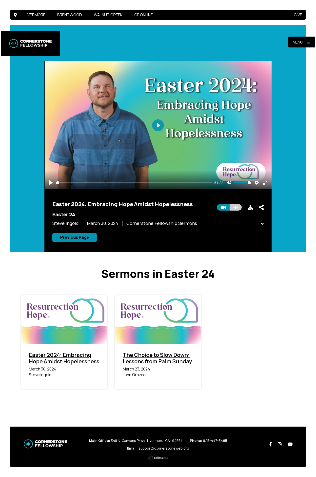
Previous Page (74, 237)
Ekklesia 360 (158, 457)
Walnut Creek (108, 15)
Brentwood (69, 15)
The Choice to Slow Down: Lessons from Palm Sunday (157, 358)
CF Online (143, 15)
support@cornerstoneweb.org (163, 448)
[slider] (134, 182)
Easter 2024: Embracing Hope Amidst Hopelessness (64, 358)
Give (298, 15)
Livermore (35, 15)
